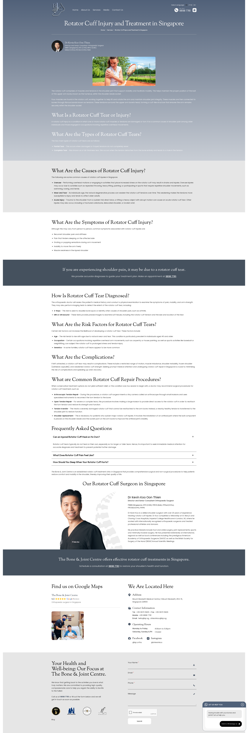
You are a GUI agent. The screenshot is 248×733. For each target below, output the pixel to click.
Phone (131, 682)
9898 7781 (185, 10)
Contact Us (117, 10)
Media (106, 10)
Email (131, 672)
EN (186, 5)
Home (75, 10)
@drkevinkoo (156, 642)
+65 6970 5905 (142, 612)
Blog (53, 719)
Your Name (133, 662)
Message (132, 693)
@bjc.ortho (137, 642)
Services (96, 10)
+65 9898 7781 (145, 615)
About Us (85, 10)
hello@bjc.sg (143, 618)
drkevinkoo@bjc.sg (158, 618)
